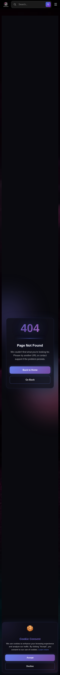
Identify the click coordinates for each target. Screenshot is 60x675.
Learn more (43, 649)
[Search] (48, 4)
